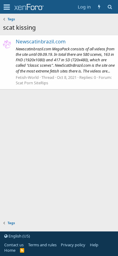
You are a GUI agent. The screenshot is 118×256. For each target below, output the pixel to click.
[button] (6, 7)
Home (9, 250)
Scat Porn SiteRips (32, 83)
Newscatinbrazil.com (41, 41)
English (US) (19, 236)
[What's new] (99, 6)
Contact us (14, 245)
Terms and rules (42, 245)
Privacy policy (73, 245)
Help (94, 245)
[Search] (109, 6)
